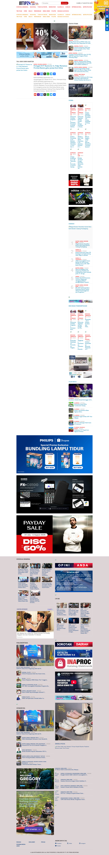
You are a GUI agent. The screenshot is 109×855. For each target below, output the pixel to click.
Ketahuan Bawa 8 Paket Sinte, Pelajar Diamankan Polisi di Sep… (23, 571)
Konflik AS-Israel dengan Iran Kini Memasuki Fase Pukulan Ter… (80, 163)
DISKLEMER (32, 842)
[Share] (107, 29)
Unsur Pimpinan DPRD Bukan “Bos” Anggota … (35, 680)
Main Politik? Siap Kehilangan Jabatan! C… (33, 692)
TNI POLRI (42, 756)
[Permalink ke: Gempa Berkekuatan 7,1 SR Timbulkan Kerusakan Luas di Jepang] (73, 150)
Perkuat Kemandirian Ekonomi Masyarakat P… (88, 345)
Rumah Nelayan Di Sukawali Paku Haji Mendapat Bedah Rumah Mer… (35, 572)
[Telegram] (107, 25)
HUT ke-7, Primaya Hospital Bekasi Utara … (72, 793)
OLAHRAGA (71, 398)
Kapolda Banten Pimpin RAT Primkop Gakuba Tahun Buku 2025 (23, 599)
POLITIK (81, 46)
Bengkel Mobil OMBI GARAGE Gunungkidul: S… (74, 775)
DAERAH (35, 64)
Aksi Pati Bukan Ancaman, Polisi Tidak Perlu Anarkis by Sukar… (62, 612)
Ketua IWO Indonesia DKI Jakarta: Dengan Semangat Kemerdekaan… (85, 613)
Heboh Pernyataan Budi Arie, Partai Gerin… (34, 673)
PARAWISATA (73, 785)
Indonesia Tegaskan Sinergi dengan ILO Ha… (80, 325)
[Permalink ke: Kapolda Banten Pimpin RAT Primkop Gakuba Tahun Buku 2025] (23, 593)
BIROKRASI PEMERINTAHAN (73, 110)
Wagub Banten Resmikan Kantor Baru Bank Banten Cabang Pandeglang (82, 245)
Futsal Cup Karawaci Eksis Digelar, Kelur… (81, 411)
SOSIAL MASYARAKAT (25, 667)
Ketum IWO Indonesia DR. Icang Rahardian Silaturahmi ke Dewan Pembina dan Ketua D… (83, 78)
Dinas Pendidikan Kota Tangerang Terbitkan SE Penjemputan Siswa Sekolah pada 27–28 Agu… (83, 271)
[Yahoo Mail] (107, 13)
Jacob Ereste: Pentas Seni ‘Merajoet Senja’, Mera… (61, 628)
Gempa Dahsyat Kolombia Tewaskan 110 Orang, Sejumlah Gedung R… (88, 118)
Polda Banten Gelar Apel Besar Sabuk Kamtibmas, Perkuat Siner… (23, 585)
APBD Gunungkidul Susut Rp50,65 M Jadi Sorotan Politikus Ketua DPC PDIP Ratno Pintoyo (82, 263)
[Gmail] (107, 10)
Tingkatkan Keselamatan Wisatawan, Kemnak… (80, 345)
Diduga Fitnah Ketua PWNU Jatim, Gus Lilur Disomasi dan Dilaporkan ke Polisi (79, 42)
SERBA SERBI (64, 768)
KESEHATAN (57, 768)
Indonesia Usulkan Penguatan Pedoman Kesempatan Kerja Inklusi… (73, 121)
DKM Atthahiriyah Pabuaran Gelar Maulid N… (35, 739)
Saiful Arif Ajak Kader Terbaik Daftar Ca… (33, 698)
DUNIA (71, 100)
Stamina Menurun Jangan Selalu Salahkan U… (73, 781)
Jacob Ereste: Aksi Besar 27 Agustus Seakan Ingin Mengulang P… (73, 612)
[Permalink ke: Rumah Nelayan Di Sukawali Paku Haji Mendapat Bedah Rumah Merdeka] (35, 565)
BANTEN (76, 67)
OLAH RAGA (72, 382)
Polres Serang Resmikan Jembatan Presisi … (34, 757)
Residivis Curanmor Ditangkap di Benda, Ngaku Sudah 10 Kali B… (34, 586)
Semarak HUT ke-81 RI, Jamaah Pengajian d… (34, 745)
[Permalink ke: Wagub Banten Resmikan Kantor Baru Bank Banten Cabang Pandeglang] (81, 232)
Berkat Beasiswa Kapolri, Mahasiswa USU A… (34, 751)
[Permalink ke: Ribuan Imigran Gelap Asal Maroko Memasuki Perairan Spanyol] (88, 130)
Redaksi (18, 842)
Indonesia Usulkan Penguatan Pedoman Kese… (73, 326)
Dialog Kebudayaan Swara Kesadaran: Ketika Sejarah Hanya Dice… (85, 630)
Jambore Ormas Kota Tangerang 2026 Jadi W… (29, 668)
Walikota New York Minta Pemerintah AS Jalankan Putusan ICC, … (80, 142)
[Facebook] (107, 16)
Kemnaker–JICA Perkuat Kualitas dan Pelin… (88, 323)
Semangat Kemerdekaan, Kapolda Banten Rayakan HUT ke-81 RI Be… (35, 599)
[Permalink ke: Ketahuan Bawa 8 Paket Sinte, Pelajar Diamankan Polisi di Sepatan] (23, 565)
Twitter (70, 843)
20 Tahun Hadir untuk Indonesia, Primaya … (67, 769)
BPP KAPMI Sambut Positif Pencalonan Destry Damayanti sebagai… (73, 628)
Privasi (43, 842)
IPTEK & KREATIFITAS (65, 785)
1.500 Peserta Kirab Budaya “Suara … (32, 764)
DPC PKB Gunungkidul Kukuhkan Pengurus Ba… (35, 686)
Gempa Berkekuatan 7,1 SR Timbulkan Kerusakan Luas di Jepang (73, 162)
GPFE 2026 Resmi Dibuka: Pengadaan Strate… (73, 799)
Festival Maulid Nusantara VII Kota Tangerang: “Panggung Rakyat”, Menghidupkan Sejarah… (82, 280)
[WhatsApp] (107, 22)
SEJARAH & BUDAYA (42, 64)
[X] (107, 19)
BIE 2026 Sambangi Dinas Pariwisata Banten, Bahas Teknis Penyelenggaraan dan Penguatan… (82, 290)
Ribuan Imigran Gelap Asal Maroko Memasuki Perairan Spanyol (88, 142)
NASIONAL (71, 40)
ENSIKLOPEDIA (60, 744)
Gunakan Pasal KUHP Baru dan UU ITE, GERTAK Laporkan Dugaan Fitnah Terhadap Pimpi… (80, 56)
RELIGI (37, 737)
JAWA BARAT (29, 690)
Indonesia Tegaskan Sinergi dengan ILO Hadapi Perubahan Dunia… (80, 121)
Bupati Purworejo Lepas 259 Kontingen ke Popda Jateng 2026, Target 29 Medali (83, 254)
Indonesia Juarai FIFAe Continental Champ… (80, 405)
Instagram (83, 843)
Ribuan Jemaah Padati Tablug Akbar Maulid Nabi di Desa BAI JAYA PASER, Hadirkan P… (82, 63)
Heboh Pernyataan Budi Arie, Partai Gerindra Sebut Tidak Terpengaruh (82, 49)
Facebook (59, 843)
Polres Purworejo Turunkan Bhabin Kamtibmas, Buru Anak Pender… (47, 585)
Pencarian (65, 3)
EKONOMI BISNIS (76, 773)
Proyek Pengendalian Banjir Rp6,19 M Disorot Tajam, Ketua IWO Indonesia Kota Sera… (82, 70)
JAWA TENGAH (81, 74)
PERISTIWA (32, 737)
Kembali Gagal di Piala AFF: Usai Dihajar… (83, 417)
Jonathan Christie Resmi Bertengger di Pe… (80, 400)
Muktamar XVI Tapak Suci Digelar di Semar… (81, 430)
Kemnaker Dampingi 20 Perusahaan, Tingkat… (73, 344)
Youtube (59, 846)
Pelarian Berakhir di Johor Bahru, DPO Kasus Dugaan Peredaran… (47, 572)
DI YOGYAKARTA (29, 684)
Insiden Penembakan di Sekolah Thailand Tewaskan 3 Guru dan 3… (73, 142)
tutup (95, 0)
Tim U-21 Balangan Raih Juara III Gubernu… (82, 423)
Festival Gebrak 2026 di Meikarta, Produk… (72, 787)
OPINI (79, 155)
